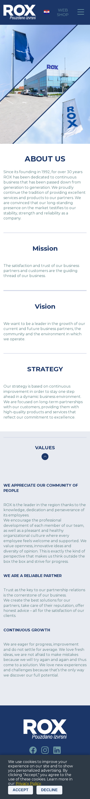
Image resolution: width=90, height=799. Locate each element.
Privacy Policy (28, 783)
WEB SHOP (63, 12)
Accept (20, 790)
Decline (49, 790)
